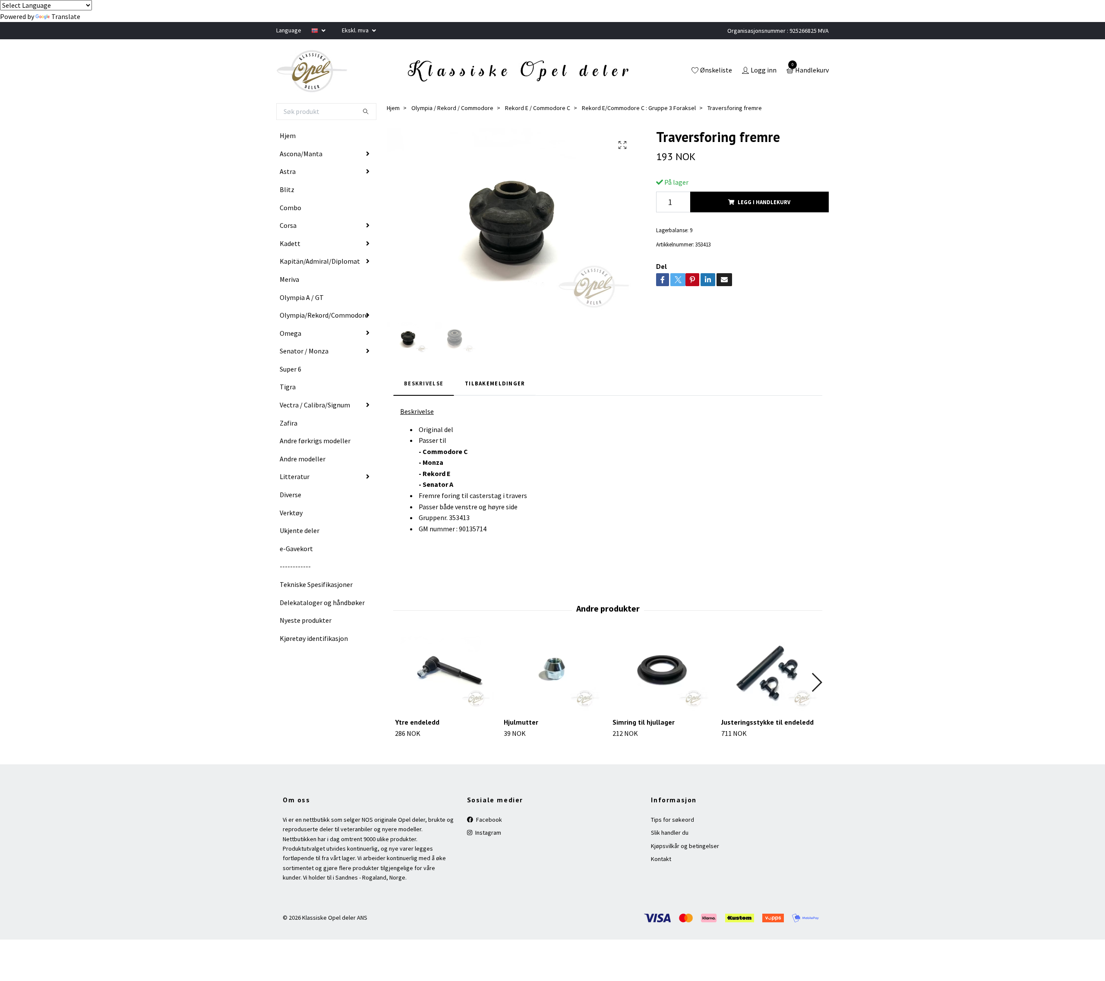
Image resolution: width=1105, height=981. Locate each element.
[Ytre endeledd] (444, 673)
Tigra (288, 386)
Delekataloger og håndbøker (322, 602)
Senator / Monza (304, 351)
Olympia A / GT (302, 297)
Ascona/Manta (301, 153)
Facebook (488, 819)
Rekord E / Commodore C (537, 108)
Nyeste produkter (306, 620)
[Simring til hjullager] (661, 673)
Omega (290, 333)
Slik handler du (669, 832)
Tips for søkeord (672, 819)
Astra (288, 171)
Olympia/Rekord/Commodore (324, 315)
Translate (65, 16)
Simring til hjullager (643, 722)
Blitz (287, 189)
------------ (295, 566)
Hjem (288, 135)
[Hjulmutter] (553, 673)
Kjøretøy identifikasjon (314, 638)
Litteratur (294, 476)
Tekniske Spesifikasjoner (316, 584)
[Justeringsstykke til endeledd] (770, 673)
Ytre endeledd (417, 722)
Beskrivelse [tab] (423, 383)
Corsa (288, 225)
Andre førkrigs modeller (315, 440)
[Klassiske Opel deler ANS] (312, 71)
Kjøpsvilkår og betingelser (685, 846)
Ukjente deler (299, 530)
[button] (816, 682)
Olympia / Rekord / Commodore (452, 108)
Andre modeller (302, 458)
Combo (290, 207)
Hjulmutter (521, 722)
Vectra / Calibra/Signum (315, 405)
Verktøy (291, 512)
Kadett (290, 243)
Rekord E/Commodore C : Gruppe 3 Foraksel (639, 108)
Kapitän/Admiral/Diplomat (320, 261)
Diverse (290, 494)
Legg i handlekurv (764, 202)
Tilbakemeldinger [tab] (495, 383)
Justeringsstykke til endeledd (767, 722)
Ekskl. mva (356, 30)
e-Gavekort (296, 548)
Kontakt (661, 859)
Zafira (288, 423)
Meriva (289, 279)
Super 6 (290, 369)
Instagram (487, 832)
